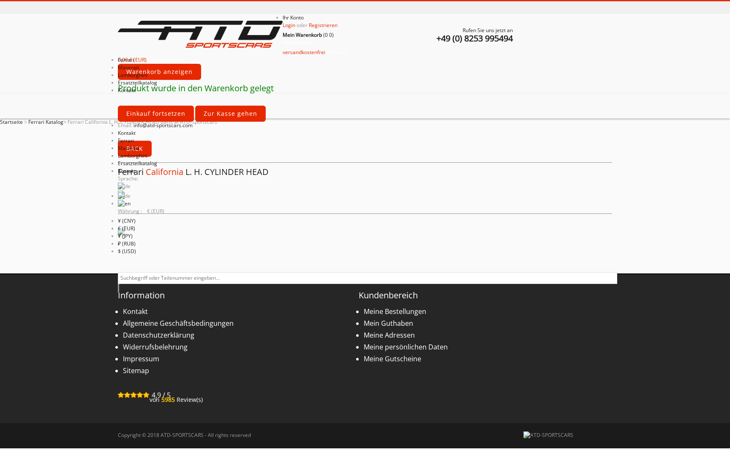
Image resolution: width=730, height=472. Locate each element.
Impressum (141, 358)
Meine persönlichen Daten (406, 347)
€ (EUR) (126, 228)
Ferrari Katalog (45, 122)
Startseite (11, 122)
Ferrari (126, 140)
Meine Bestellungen (395, 311)
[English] (124, 203)
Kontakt (127, 132)
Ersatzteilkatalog (137, 163)
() (308, 34)
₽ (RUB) (127, 243)
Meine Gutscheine (392, 358)
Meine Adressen (389, 335)
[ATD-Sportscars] (200, 35)
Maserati (128, 148)
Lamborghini (132, 155)
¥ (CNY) (127, 220)
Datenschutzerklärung (158, 335)
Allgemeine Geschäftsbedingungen (178, 323)
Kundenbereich (388, 295)
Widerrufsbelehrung (155, 347)
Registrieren (323, 25)
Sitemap (136, 370)
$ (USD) (127, 251)
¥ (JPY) (125, 236)
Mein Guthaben (388, 323)
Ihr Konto (293, 17)
